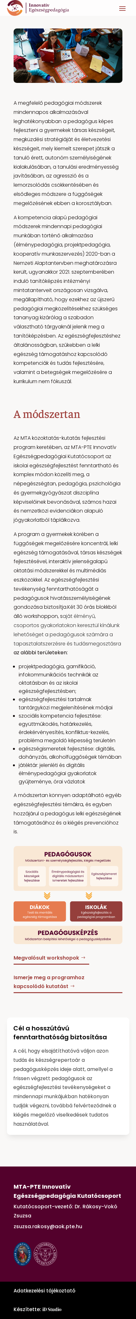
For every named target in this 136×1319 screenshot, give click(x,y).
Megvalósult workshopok (46, 957)
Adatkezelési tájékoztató (44, 1290)
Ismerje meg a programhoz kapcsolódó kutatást (49, 982)
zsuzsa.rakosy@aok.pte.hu (48, 1226)
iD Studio (51, 1309)
